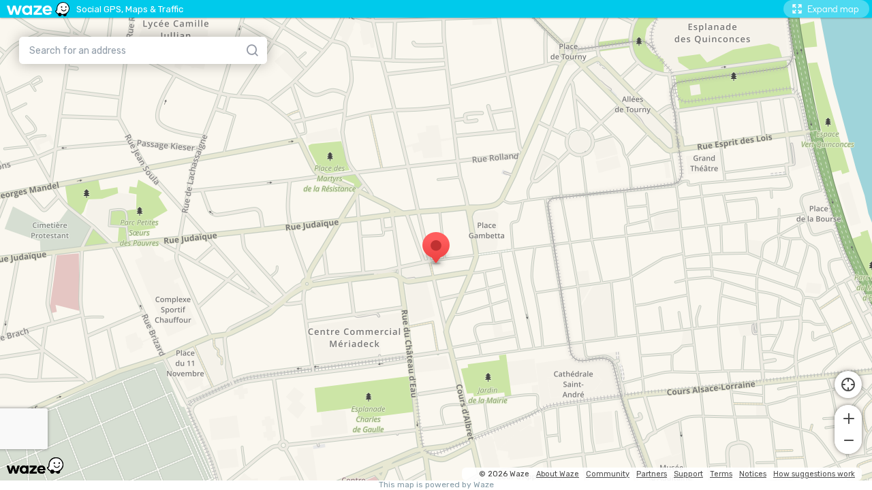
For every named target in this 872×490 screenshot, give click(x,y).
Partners (651, 474)
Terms (721, 474)
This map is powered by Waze (436, 484)
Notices (752, 474)
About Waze (557, 474)
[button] (848, 417)
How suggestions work (814, 474)
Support (688, 474)
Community (607, 474)
